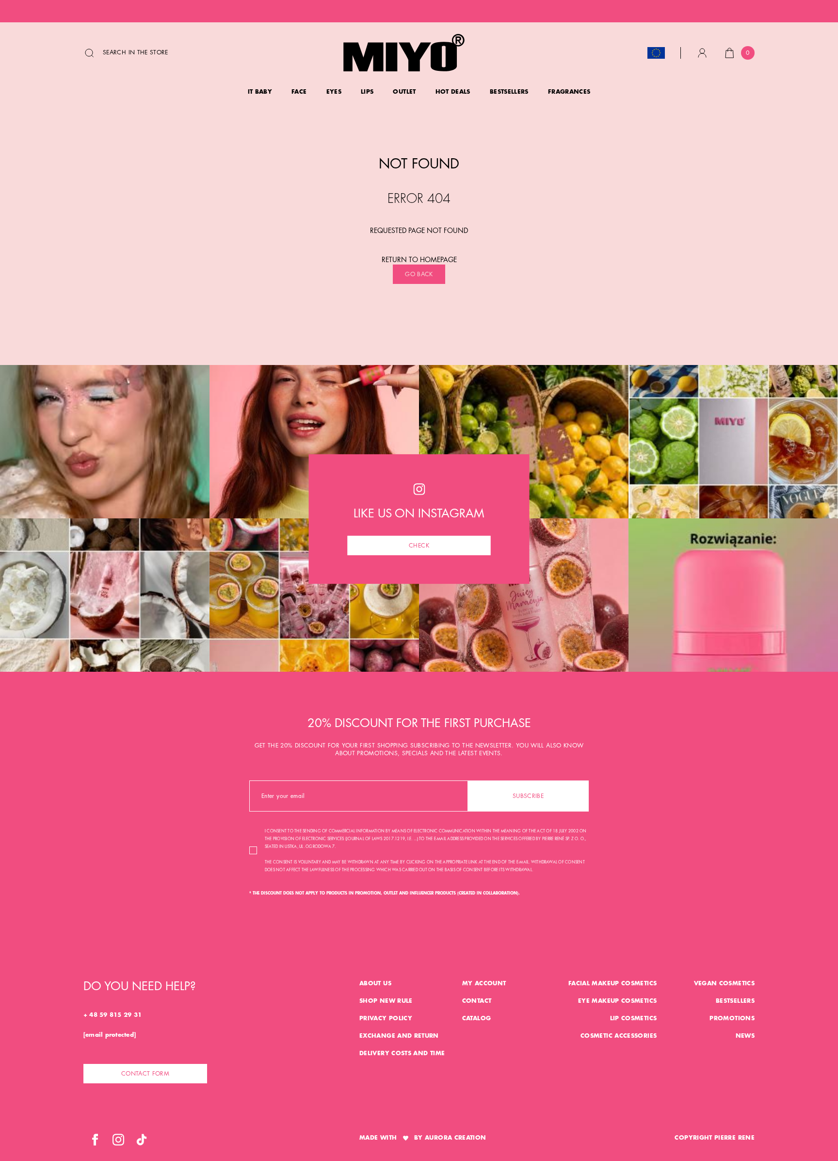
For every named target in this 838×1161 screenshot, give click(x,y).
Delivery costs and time (402, 1053)
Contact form (145, 1074)
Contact (477, 1001)
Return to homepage (419, 259)
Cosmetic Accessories (618, 1036)
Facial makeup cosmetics (612, 983)
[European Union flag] (656, 53)
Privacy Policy (385, 1018)
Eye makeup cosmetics (617, 1001)
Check (419, 545)
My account (484, 983)
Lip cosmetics (633, 1018)
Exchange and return (399, 1036)
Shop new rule (386, 1001)
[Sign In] (702, 53)
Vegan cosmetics (724, 983)
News (745, 1036)
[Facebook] (95, 1139)
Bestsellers (735, 1001)
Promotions (732, 1018)
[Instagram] (118, 1139)
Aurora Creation (455, 1138)
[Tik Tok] (141, 1139)
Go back (419, 274)
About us (375, 983)
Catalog (476, 1018)
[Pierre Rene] (404, 52)
